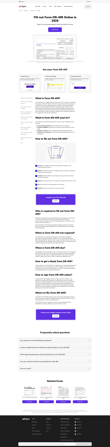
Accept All (88, 444)
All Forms (26, 10)
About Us (48, 428)
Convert (45, 6)
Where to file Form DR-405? (27, 138)
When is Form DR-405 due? (26, 123)
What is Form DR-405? (27, 98)
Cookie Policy (62, 444)
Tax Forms (32, 10)
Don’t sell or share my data (66, 440)
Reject (83, 444)
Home (20, 10)
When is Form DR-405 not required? (26, 118)
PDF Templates (57, 6)
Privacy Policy (56, 444)
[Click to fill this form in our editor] (55, 47)
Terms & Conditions (65, 425)
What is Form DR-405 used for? (26, 102)
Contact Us (89, 1)
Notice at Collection (65, 431)
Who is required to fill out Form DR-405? (26, 112)
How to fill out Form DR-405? (26, 107)
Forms (50, 6)
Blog (47, 422)
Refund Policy (63, 437)
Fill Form (56, 201)
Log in (88, 6)
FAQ (22, 143)
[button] (22, 1)
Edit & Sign (38, 6)
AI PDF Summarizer (68, 6)
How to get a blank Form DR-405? (26, 128)
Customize (78, 444)
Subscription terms (64, 422)
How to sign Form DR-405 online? (26, 133)
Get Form (55, 30)
